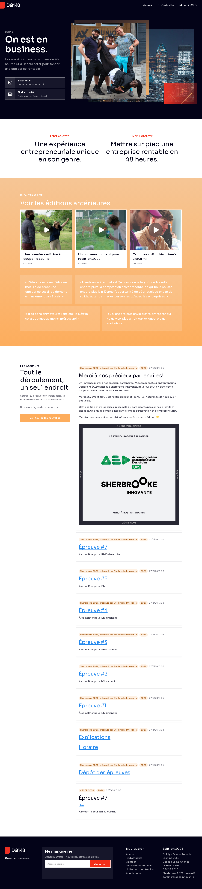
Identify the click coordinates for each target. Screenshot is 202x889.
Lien (81, 805)
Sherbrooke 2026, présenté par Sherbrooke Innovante (108, 368)
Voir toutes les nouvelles (45, 418)
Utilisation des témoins (140, 869)
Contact (131, 861)
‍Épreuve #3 (93, 642)
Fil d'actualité (165, 5)
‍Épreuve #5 (93, 578)
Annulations (133, 873)
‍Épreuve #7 (93, 547)
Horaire (88, 747)
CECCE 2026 (87, 790)
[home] (10, 5)
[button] (187, 5)
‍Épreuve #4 (93, 610)
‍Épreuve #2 (93, 674)
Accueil (147, 5)
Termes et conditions (139, 865)
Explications (94, 737)
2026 (143, 368)
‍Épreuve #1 (92, 705)
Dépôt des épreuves (104, 772)
